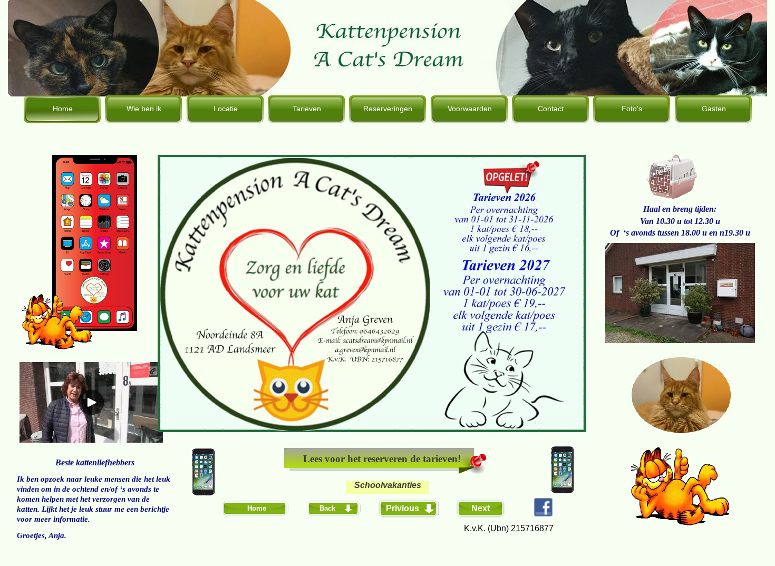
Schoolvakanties (387, 485)
